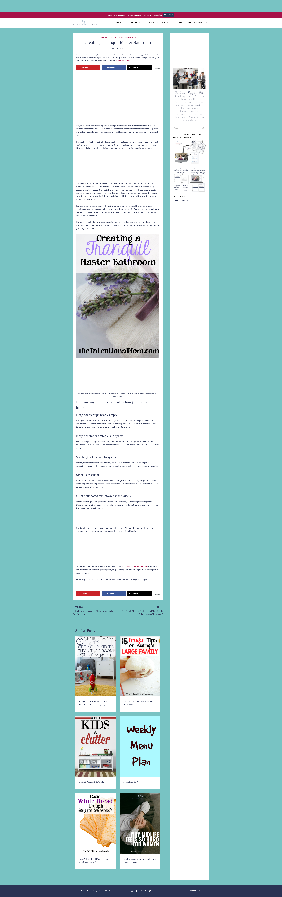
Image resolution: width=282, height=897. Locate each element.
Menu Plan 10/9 (130, 782)
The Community (195, 22)
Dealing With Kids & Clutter (92, 782)
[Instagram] (141, 891)
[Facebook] (136, 891)
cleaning (103, 37)
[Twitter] (150, 891)
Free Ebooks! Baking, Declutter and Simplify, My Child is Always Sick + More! (142, 610)
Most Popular (168, 22)
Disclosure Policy (79, 891)
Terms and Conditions (106, 891)
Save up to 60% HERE (123, 60)
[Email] (132, 891)
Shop (181, 22)
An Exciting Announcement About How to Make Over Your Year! (93, 610)
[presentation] (95, 666)
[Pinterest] (145, 891)
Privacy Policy (92, 891)
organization (130, 37)
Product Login (151, 22)
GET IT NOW (168, 15)
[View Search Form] (207, 23)
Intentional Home (115, 37)
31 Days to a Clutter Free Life (134, 566)
